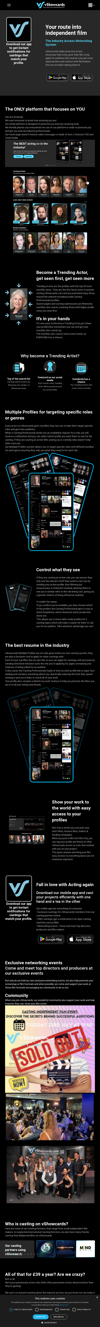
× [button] (97, 1297)
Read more (64, 1305)
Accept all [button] (41, 1317)
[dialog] (50, 1311)
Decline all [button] (59, 1317)
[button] (15, 1254)
